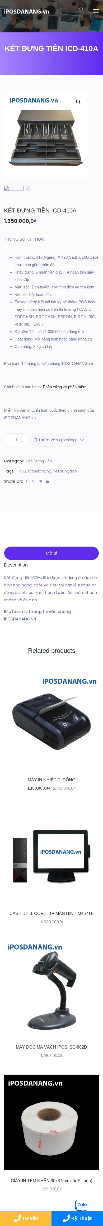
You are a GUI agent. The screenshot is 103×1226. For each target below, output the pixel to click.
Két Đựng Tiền (39, 461)
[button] (82, 440)
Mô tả (51, 553)
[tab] (51, 553)
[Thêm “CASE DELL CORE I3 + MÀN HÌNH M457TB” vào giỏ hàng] (51, 897)
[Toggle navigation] (96, 11)
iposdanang (40, 471)
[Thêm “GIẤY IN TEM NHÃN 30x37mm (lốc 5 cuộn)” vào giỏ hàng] (51, 1165)
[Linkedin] (49, 481)
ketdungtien (65, 471)
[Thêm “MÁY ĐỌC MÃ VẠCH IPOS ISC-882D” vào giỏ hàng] (51, 1031)
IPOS (22, 471)
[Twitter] (35, 481)
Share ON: (13, 481)
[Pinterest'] (42, 481)
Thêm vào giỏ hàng (56, 439)
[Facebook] (28, 481)
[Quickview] (63, 764)
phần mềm (77, 387)
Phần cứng (52, 387)
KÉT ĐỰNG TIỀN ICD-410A (40, 210)
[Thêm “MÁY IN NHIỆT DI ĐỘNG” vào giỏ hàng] (51, 764)
